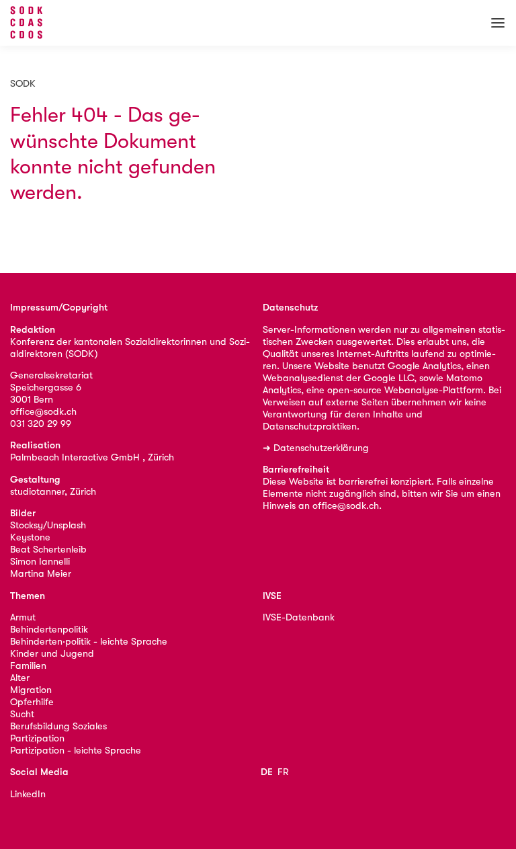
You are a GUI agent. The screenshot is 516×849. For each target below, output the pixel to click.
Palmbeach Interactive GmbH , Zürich (92, 457)
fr (283, 772)
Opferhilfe (32, 702)
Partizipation (37, 738)
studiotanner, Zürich (53, 491)
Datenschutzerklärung (321, 448)
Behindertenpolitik (49, 629)
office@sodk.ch (43, 411)
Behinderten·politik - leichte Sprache (88, 641)
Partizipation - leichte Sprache (75, 750)
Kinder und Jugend (52, 653)
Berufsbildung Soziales (58, 726)
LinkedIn (28, 794)
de (267, 772)
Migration (31, 690)
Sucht (22, 714)
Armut (23, 617)
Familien (28, 666)
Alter (20, 678)
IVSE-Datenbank (299, 617)
